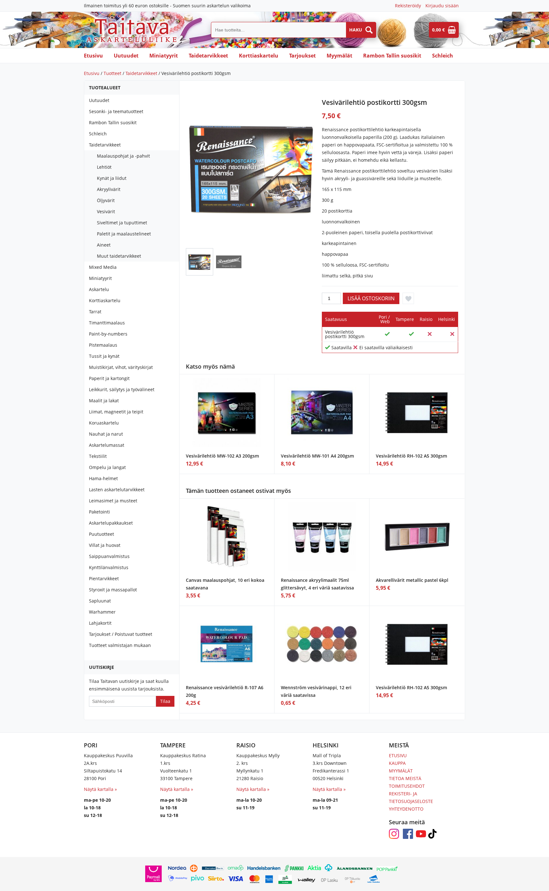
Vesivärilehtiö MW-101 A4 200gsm (317, 456)
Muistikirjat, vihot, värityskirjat (121, 367)
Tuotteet (112, 73)
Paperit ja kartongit (109, 378)
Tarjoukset (302, 55)
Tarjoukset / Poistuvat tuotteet (120, 634)
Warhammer (102, 612)
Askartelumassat (106, 445)
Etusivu (93, 55)
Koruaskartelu (104, 423)
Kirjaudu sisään (442, 6)
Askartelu (99, 289)
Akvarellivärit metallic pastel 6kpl (412, 580)
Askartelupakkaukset (111, 523)
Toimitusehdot (407, 786)
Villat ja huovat (104, 545)
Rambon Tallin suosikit (392, 55)
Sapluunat (100, 601)
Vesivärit (106, 211)
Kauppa (397, 763)
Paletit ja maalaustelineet (124, 234)
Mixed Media (103, 267)
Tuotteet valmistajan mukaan (120, 645)
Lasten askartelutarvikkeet (117, 489)
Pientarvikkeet (104, 578)
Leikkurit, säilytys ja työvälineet (121, 389)
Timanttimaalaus (107, 323)
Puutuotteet (101, 534)
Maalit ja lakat (104, 401)
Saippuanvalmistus (109, 556)
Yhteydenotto (406, 809)
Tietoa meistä (405, 778)
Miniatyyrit (163, 55)
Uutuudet (126, 55)
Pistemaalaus (103, 345)
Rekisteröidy (408, 6)
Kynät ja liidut (111, 178)
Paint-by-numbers (108, 334)
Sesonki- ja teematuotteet (116, 111)
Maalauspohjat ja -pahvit (123, 156)
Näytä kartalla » (100, 789)
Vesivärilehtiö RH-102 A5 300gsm (411, 456)
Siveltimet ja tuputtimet (122, 223)
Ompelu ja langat (107, 467)
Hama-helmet (103, 478)
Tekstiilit (98, 456)
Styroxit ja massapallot (113, 590)
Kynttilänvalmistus (108, 567)
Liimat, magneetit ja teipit (116, 412)
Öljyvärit (106, 200)
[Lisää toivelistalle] (408, 298)
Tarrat (95, 312)
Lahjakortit (100, 623)
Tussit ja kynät (104, 356)
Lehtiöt (104, 167)
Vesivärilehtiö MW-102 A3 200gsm (222, 456)
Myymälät (339, 55)
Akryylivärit (108, 189)
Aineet (104, 245)
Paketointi (99, 512)
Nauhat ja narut (106, 434)
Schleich (442, 55)
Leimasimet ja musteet (113, 501)
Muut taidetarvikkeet (119, 256)
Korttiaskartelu (258, 55)
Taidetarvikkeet (208, 55)
